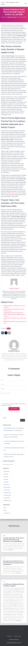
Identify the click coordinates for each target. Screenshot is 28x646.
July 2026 (6, 474)
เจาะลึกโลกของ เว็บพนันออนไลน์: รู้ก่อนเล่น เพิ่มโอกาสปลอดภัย (13, 585)
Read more (10, 549)
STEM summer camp (12, 192)
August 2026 (6, 471)
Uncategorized (7, 513)
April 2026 (6, 482)
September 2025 (7, 500)
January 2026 (7, 489)
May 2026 (6, 479)
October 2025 (7, 497)
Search (4, 417)
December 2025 (7, 492)
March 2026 (6, 484)
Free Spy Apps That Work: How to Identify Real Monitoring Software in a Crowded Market (13, 539)
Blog (9, 328)
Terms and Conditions (14, 639)
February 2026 (7, 487)
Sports (5, 510)
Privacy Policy (17, 636)
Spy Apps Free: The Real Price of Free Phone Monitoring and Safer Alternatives (13, 562)
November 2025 (7, 495)
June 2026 (6, 476)
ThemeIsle (19, 642)
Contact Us (9, 636)
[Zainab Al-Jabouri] (14, 344)
